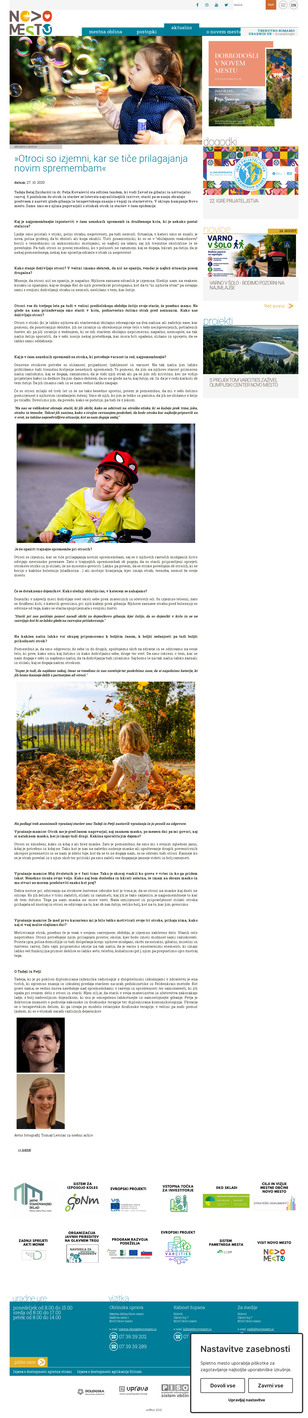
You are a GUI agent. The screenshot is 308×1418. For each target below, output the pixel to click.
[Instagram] (207, 5)
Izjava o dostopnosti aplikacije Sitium (109, 1371)
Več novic (274, 306)
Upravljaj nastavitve (246, 1400)
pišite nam (25, 1362)
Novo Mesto (42, 23)
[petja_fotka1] (106, 1101)
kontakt (283, 5)
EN (293, 5)
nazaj (26, 1149)
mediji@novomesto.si (260, 1329)
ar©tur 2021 (154, 1410)
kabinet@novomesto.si (197, 1329)
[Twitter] (226, 5)
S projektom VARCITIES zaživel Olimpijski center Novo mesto (244, 382)
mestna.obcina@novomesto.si (137, 1329)
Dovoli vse (222, 1386)
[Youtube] (216, 5)
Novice (32, 146)
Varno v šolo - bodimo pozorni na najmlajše (247, 285)
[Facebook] (197, 5)
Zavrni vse (270, 1386)
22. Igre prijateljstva (234, 201)
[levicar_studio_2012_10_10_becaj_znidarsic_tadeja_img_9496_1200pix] (106, 1045)
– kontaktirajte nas (272, 32)
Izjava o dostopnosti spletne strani (42, 1371)
